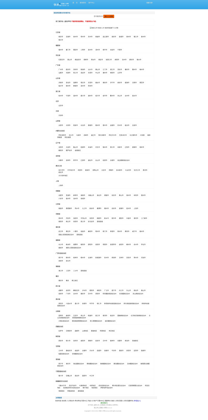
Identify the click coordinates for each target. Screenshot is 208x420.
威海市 (127, 82)
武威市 (99, 350)
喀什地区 (86, 388)
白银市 (84, 350)
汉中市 (105, 341)
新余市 (91, 208)
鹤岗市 (87, 170)
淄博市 (75, 82)
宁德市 (119, 50)
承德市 (117, 59)
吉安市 (114, 208)
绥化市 (60, 172)
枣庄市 (83, 82)
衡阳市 (83, 244)
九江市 (84, 208)
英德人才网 (123, 401)
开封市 (68, 218)
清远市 (83, 73)
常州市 (83, 36)
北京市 (60, 105)
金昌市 (77, 350)
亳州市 (68, 198)
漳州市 (97, 50)
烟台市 (97, 82)
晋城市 (90, 125)
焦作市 (114, 218)
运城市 (112, 125)
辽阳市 (127, 147)
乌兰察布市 (133, 135)
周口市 (83, 221)
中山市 (97, 73)
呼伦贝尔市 (112, 135)
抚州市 (128, 208)
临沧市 (112, 315)
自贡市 (68, 290)
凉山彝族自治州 (138, 294)
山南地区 (85, 331)
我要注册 (149, 3)
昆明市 (60, 315)
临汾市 (127, 125)
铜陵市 (106, 195)
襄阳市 (90, 231)
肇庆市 (127, 69)
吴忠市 (77, 376)
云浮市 (119, 73)
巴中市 (90, 294)
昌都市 (77, 331)
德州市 (68, 86)
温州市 (75, 96)
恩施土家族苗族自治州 (66, 234)
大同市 (68, 125)
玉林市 (121, 257)
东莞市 (90, 73)
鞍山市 (75, 147)
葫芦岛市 (69, 150)
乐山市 (128, 290)
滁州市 (128, 195)
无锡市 (68, 36)
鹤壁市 (99, 218)
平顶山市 (84, 218)
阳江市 (75, 73)
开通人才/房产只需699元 (96, 401)
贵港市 (114, 257)
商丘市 (68, 221)
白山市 (97, 160)
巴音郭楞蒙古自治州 (135, 385)
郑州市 (60, 218)
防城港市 (98, 257)
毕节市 (91, 303)
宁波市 (68, 96)
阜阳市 (136, 195)
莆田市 (75, 50)
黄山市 (121, 195)
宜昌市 (83, 231)
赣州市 (106, 208)
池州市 (75, 198)
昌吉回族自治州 (104, 385)
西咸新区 (135, 341)
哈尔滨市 (61, 170)
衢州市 (112, 96)
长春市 (60, 160)
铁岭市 (142, 147)
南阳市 (60, 221)
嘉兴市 (83, 96)
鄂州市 (97, 231)
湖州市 (90, 96)
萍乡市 (77, 208)
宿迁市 (60, 40)
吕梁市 (134, 125)
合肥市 (60, 195)
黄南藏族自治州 (92, 364)
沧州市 (124, 59)
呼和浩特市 (62, 135)
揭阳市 (112, 73)
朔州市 (97, 125)
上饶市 (136, 208)
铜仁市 (99, 303)
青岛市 (68, 82)
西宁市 (60, 364)
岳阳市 (97, 244)
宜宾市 (60, 294)
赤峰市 (86, 135)
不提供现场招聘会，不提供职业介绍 (83, 21)
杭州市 (60, 96)
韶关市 (68, 69)
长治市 (83, 125)
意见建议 (109, 405)
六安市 (60, 198)
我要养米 (108, 401)
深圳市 (75, 69)
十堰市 (75, 231)
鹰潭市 (99, 208)
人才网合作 (70, 401)
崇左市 (68, 261)
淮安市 (114, 36)
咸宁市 (134, 231)
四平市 (75, 160)
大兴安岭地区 (63, 175)
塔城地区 (61, 391)
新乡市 (106, 218)
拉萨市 (60, 331)
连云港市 (106, 36)
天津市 (60, 115)
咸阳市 (83, 341)
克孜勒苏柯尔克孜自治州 (71, 388)
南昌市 (60, 208)
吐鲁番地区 (83, 385)
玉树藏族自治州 (132, 364)
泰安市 (119, 82)
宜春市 (121, 208)
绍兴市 (97, 96)
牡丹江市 (137, 170)
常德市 (105, 244)
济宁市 (112, 82)
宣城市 (83, 198)
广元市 (106, 290)
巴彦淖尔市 (123, 135)
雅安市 (83, 294)
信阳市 (75, 221)
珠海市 (83, 69)
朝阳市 (60, 150)
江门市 (105, 69)
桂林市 (75, 257)
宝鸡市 (75, 341)
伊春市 (111, 170)
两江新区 (75, 280)
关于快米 (90, 405)
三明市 (83, 50)
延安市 (97, 341)
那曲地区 (94, 331)
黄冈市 (127, 231)
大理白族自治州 (63, 321)
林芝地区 (112, 331)
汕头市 (90, 69)
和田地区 (95, 388)
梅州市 (142, 69)
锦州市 (105, 147)
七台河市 (128, 170)
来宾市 (60, 261)
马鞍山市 (91, 195)
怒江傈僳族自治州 (96, 321)
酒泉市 (121, 350)
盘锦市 (134, 147)
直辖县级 (100, 221)
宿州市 (143, 195)
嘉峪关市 (69, 350)
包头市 (71, 135)
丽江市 (97, 315)
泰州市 (143, 36)
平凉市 (114, 350)
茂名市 (119, 69)
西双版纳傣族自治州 (79, 318)
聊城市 (75, 86)
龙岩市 (112, 50)
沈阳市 (60, 147)
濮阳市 (121, 218)
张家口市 (109, 59)
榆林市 (112, 341)
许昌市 (128, 218)
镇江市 (136, 36)
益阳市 (121, 244)
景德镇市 (69, 208)
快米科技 (58, 401)
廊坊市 (131, 59)
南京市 (60, 36)
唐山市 (69, 59)
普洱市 (105, 315)
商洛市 (127, 341)
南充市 (136, 290)
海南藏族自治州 (105, 364)
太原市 (60, 125)
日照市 (134, 82)
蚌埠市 (75, 195)
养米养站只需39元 (81, 401)
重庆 (67, 280)
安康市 (119, 341)
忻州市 (119, 125)
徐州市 (75, 36)
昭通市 (90, 315)
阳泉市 (75, 125)
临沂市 (60, 86)
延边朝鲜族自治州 (123, 160)
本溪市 (90, 147)
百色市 (128, 257)
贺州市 (136, 257)
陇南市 (143, 350)
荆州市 (119, 231)
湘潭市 (75, 244)
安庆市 (114, 195)
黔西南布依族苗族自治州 (112, 303)
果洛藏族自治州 (119, 364)
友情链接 (102, 405)
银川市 (60, 376)
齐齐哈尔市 (71, 170)
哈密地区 (93, 385)
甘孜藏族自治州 (124, 294)
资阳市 (97, 294)
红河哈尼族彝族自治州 (138, 315)
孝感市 (112, 231)
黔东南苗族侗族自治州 (131, 303)
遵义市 (77, 303)
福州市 (60, 50)
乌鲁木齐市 (62, 385)
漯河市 (136, 218)
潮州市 (105, 73)
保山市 (83, 315)
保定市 (100, 59)
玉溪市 (75, 315)
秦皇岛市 (78, 59)
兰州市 (60, 350)
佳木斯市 (119, 170)
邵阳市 (90, 244)
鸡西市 (80, 170)
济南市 (60, 82)
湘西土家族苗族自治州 (73, 248)
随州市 (142, 231)
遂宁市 (114, 290)
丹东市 (97, 147)
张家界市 (113, 244)
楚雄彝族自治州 (122, 315)
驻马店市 (91, 221)
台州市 (127, 96)
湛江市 (112, 69)
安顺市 (84, 303)
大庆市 (103, 170)
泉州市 (90, 50)
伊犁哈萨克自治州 (106, 388)
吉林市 (68, 160)
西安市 (60, 341)
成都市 (60, 290)
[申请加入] (137, 401)
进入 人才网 (109, 16)
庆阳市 (128, 350)
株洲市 (68, 244)
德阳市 (91, 290)
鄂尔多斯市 (102, 135)
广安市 (68, 294)
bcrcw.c (107, 411)
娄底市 (60, 248)
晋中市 (105, 125)
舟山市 (119, 96)
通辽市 (93, 135)
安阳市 (91, 218)
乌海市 (78, 135)
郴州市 (128, 244)
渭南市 (90, 341)
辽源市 (83, 160)
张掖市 (106, 350)
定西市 (136, 350)
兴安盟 (142, 135)
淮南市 (83, 195)
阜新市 (119, 147)
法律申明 (114, 405)
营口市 (112, 147)
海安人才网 (115, 401)
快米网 (64, 401)
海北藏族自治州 (78, 364)
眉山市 (143, 290)
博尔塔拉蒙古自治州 (119, 385)
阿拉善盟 (68, 137)
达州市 (75, 294)
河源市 (68, 73)
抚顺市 (83, 147)
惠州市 (134, 69)
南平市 (105, 50)
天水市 (91, 350)
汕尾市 (60, 73)
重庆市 (60, 280)
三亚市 (68, 271)
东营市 (90, 82)
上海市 (60, 185)
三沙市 (75, 271)
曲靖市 (68, 315)
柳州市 (68, 257)
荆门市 (105, 231)
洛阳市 (75, 218)
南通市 (97, 36)
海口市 (60, 271)
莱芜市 (142, 82)
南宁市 (60, 257)
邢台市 (93, 59)
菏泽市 (90, 86)
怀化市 (143, 244)
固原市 (84, 376)
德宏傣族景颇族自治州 (79, 321)
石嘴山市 (69, 376)
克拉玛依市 (72, 385)
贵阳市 (60, 303)
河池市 (143, 257)
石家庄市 (61, 59)
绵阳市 (99, 290)
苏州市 (90, 36)
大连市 (68, 147)
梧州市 (83, 257)
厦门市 (68, 50)
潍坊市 (105, 82)
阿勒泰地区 (71, 391)
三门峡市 (144, 218)
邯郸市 (86, 59)
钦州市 (106, 257)
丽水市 (134, 96)
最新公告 (96, 405)
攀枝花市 (76, 290)
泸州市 (84, 290)
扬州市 (128, 36)
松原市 (105, 160)
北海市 (90, 257)
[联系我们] (104, 403)
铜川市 (68, 341)
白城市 (112, 160)
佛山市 (97, 69)
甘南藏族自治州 (77, 354)
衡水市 (139, 59)
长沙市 (60, 244)
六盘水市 (69, 303)
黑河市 (145, 170)
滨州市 (83, 86)
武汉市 (60, 231)
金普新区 (78, 150)
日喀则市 (69, 331)
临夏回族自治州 (63, 354)
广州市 (60, 69)
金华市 (105, 96)
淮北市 (99, 195)
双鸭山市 (96, 170)
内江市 (121, 290)
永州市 (136, 244)
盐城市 (121, 36)
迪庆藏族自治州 (110, 321)
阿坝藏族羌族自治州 (109, 294)
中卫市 (91, 376)
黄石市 (68, 231)
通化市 (90, 160)
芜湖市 (68, 195)
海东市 (68, 364)
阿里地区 (103, 331)
